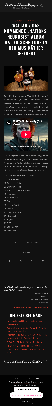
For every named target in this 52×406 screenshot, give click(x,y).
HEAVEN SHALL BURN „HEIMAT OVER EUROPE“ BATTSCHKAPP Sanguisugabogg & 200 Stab (27, 349)
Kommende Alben (22, 21)
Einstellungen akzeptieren (26, 389)
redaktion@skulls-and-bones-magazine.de (30, 307)
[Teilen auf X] (20, 261)
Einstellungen (26, 401)
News (35, 21)
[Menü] (46, 5)
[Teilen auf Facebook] (9, 261)
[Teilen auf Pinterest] (31, 261)
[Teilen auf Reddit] (42, 261)
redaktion (35, 242)
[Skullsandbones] (21, 6)
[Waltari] (26, 78)
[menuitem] (40, 6)
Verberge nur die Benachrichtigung (26, 395)
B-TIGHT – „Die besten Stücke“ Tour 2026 (24, 342)
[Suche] (40, 6)
